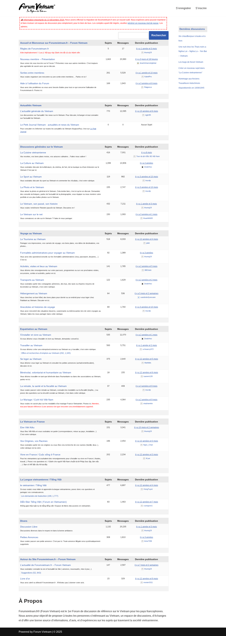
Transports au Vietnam (32, 280)
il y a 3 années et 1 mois (146, 214)
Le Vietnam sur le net (31, 214)
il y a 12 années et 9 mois (146, 578)
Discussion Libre (28, 526)
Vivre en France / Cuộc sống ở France (40, 454)
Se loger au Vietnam (31, 359)
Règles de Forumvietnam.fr (34, 48)
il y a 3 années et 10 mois (146, 176)
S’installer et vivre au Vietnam (35, 334)
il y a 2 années (146, 163)
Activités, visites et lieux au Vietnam (38, 266)
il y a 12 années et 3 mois (146, 441)
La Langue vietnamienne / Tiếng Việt (41, 479)
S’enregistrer (183, 8)
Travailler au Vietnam (31, 345)
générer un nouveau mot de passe (143, 23)
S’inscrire (201, 8)
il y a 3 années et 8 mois (146, 83)
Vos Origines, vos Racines (33, 441)
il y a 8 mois (146, 152)
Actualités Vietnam (30, 105)
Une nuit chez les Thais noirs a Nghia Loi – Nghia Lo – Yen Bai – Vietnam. (193, 51)
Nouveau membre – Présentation (37, 59)
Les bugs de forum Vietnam (191, 62)
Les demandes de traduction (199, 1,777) (39, 496)
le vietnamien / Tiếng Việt (33, 485)
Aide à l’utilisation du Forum (34, 83)
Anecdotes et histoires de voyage (37, 307)
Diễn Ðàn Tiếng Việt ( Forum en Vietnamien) (43, 502)
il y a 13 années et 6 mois (146, 111)
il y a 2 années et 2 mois (146, 280)
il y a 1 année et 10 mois (147, 73)
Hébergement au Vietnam (33, 293)
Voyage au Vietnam (31, 233)
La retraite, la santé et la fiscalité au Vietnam (43, 386)
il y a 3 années (146, 253)
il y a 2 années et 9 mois (146, 399)
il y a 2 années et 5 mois (146, 266)
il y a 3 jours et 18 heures (146, 59)
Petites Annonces (29, 537)
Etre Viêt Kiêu (27, 427)
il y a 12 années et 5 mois (146, 359)
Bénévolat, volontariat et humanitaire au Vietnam (45, 372)
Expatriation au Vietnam (33, 329)
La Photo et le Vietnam (32, 187)
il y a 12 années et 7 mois (146, 502)
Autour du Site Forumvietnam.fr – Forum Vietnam (47, 559)
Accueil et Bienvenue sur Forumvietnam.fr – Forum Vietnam (53, 43)
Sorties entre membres (32, 72)
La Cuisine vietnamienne (33, 152)
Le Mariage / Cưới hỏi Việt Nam (36, 399)
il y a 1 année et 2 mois (146, 345)
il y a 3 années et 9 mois (146, 386)
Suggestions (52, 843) (31, 573)
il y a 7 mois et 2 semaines (146, 565)
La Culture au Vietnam (32, 163)
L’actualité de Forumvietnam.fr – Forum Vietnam (45, 565)
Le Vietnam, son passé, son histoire (39, 203)
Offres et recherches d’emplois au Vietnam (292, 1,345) (46, 353)
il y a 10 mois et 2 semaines (146, 427)
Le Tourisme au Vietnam (33, 239)
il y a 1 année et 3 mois (146, 48)
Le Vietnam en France (32, 421)
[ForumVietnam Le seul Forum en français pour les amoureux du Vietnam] (39, 8)
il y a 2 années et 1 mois (146, 335)
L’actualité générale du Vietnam (36, 111)
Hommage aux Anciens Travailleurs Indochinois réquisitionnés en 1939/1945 (191, 83)
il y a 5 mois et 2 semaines (146, 293)
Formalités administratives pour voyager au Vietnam (47, 252)
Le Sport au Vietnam (31, 176)
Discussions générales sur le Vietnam (41, 146)
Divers (23, 521)
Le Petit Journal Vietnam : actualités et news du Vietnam (49, 124)
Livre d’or (25, 578)
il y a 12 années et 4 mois (146, 239)
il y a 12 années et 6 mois (146, 372)
